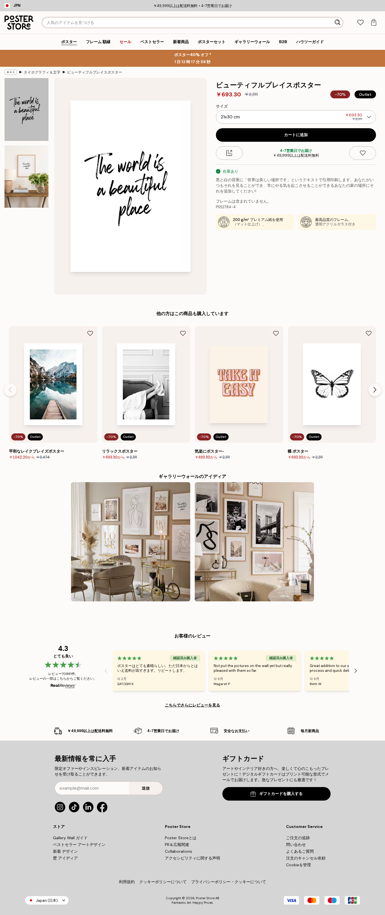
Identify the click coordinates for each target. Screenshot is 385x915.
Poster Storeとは (180, 837)
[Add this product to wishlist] (362, 153)
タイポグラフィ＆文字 (42, 72)
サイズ (222, 106)
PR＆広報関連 (177, 844)
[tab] (360, 23)
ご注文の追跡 (298, 837)
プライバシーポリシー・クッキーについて (228, 881)
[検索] (338, 22)
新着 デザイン (65, 851)
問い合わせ (296, 844)
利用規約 (127, 881)
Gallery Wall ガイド (70, 837)
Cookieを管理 (298, 864)
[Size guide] (229, 153)
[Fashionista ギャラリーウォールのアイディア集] (254, 541)
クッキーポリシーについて (163, 881)
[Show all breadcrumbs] (11, 72)
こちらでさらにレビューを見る (192, 705)
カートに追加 (296, 134)
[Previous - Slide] (10, 389)
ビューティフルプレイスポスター (94, 72)
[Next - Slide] (375, 389)
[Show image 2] (26, 176)
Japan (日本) (47, 900)
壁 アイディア (65, 858)
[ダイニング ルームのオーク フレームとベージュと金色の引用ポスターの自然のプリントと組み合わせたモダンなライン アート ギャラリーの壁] (130, 541)
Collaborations (178, 851)
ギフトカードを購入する (281, 793)
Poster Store (205, 898)
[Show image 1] (26, 109)
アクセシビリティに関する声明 (192, 858)
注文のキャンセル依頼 (306, 858)
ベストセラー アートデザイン (79, 844)
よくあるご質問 (300, 851)
